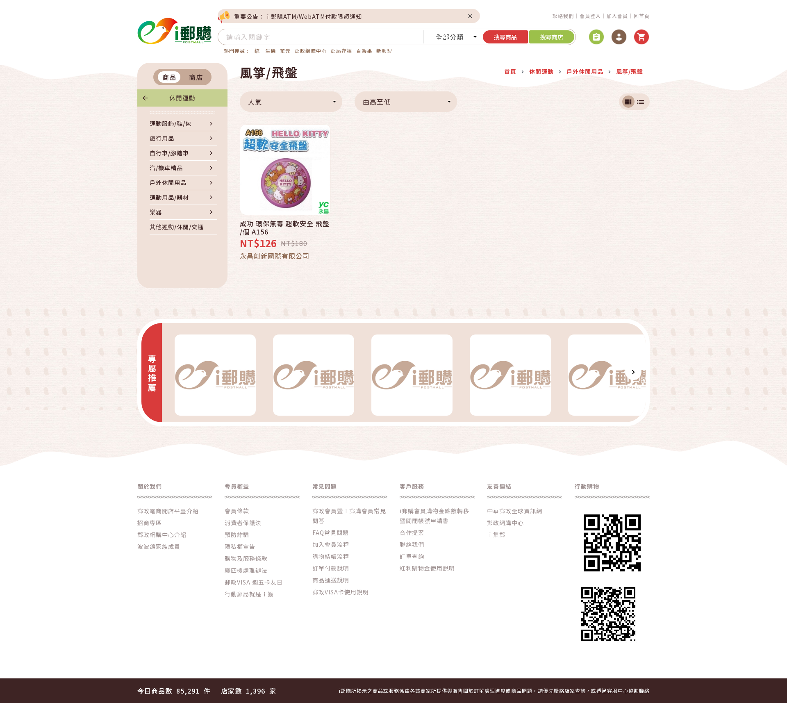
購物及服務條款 (246, 558)
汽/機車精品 (166, 168)
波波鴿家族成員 (158, 546)
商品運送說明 (330, 580)
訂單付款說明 (330, 568)
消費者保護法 (243, 523)
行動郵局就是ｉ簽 (249, 594)
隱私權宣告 (240, 546)
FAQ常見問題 (330, 532)
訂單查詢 (412, 556)
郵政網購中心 (311, 50)
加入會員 (617, 15)
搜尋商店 (551, 37)
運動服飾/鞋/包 (170, 123)
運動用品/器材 (169, 197)
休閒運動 (182, 97)
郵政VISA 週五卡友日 (254, 582)
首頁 (510, 71)
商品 (169, 77)
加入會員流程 (330, 544)
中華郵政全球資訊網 (514, 511)
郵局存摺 (341, 50)
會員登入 (590, 15)
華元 (285, 50)
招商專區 (149, 523)
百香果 (364, 50)
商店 (196, 77)
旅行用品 (162, 138)
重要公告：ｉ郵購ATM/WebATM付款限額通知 (298, 16)
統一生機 (265, 50)
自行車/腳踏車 (169, 153)
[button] (174, 372)
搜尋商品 (505, 37)
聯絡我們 (563, 15)
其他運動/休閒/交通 (177, 227)
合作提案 (412, 532)
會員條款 (237, 511)
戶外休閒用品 (168, 182)
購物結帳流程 (330, 556)
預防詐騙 (237, 534)
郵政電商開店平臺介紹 (168, 511)
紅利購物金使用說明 (427, 568)
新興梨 (384, 50)
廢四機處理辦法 (246, 570)
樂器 (156, 212)
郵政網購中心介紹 (162, 534)
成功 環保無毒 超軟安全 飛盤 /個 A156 (285, 227)
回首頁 (642, 15)
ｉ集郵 (496, 534)
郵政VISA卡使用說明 (340, 592)
